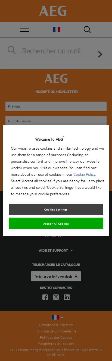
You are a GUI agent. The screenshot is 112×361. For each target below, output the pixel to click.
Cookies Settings (56, 209)
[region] (56, 180)
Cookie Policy (84, 174)
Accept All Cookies (56, 223)
